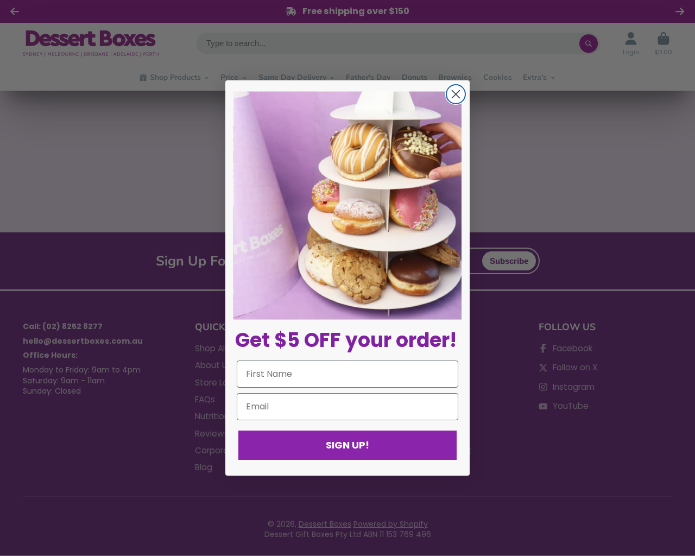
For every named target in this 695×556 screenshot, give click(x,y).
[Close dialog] (455, 94)
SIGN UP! (347, 445)
